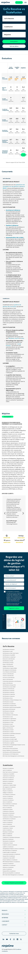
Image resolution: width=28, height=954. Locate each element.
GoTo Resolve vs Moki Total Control (10, 653)
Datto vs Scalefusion (7, 835)
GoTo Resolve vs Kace (8, 698)
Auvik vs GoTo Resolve (8, 683)
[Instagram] (13, 939)
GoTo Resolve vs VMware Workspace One (12, 700)
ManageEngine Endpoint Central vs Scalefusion (13, 848)
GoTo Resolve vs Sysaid (8, 701)
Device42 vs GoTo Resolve (9, 658)
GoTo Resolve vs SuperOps (9, 694)
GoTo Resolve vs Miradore (8, 649)
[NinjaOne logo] (5, 2)
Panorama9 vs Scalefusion (9, 841)
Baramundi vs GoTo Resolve (9, 709)
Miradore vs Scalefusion (8, 768)
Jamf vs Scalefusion (7, 770)
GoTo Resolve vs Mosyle (8, 662)
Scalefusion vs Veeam (8, 843)
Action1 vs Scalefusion (8, 798)
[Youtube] (6, 939)
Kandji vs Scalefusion (7, 783)
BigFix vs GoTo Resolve (8, 727)
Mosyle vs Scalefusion (8, 790)
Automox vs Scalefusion (8, 867)
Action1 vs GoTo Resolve (8, 675)
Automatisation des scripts (14, 237)
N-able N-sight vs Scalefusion (9, 852)
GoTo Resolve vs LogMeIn (8, 742)
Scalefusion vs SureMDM (8, 774)
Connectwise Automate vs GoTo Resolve (12, 681)
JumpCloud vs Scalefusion (9, 775)
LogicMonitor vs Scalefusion (9, 865)
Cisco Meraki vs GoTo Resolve (9, 671)
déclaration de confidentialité (13, 602)
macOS (17, 338)
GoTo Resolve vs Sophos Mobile (10, 668)
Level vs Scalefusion (7, 824)
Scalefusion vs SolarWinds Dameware (11, 837)
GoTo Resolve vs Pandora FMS (9, 705)
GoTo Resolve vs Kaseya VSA (9, 685)
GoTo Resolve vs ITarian (8, 713)
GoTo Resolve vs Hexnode (8, 711)
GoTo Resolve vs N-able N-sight (10, 739)
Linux (22, 338)
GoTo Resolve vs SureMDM (9, 655)
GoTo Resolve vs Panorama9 (9, 737)
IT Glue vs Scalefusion (8, 820)
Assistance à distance (13, 210)
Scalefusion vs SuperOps (8, 805)
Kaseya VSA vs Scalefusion (9, 856)
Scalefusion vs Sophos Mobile (9, 785)
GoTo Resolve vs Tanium (8, 731)
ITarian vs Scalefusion (8, 822)
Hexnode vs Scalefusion (8, 815)
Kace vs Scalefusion (7, 807)
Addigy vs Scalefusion (8, 792)
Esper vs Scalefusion (7, 788)
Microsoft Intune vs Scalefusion (10, 850)
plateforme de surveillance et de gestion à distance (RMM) (14, 186)
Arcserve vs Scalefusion (8, 800)
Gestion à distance (12, 225)
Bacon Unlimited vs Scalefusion (10, 803)
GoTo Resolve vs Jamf (8, 651)
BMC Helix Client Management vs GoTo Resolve (13, 756)
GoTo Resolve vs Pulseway (8, 726)
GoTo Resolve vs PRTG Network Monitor (12, 752)
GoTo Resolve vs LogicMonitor (9, 718)
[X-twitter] (20, 939)
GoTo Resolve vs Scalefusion (9, 703)
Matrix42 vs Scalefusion (8, 779)
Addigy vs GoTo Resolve (8, 666)
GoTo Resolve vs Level (8, 716)
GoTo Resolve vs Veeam (8, 729)
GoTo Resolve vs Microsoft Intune (10, 748)
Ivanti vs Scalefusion (7, 830)
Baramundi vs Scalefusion (8, 813)
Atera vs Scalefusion (7, 802)
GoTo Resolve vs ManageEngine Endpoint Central (14, 744)
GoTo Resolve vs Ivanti (8, 724)
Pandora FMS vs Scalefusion (9, 871)
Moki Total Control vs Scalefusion (10, 772)
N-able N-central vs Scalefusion (10, 844)
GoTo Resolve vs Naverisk (8, 735)
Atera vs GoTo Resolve (8, 679)
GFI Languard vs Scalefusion (9, 787)
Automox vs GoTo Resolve (8, 688)
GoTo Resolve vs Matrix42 (8, 692)
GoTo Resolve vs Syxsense (9, 696)
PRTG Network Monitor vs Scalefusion (11, 861)
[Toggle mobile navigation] (25, 2)
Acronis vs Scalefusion (8, 796)
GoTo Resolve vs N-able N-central (10, 741)
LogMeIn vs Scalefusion (8, 846)
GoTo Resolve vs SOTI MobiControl (10, 754)
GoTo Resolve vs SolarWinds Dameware (12, 733)
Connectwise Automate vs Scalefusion (11, 854)
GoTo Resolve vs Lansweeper (9, 720)
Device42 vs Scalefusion (8, 777)
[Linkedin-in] (3, 939)
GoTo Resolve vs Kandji (8, 660)
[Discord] (17, 939)
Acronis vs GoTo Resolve (8, 673)
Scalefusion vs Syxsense (8, 811)
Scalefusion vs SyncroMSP (9, 858)
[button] (4, 513)
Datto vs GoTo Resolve (8, 746)
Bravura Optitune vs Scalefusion (10, 859)
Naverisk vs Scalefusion (8, 839)
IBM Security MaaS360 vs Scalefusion (11, 872)
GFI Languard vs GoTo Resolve (9, 670)
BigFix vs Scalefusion (7, 833)
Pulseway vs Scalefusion (8, 831)
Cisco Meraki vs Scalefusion (9, 794)
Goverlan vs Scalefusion (8, 863)
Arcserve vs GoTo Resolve (8, 677)
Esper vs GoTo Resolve (8, 664)
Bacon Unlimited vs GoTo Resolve (10, 714)
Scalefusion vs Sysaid (7, 809)
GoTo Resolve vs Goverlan (8, 690)
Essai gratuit (19, 2)
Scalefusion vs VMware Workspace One (12, 816)
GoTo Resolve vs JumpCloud (9, 657)
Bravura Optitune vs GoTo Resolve (10, 750)
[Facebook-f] (10, 939)
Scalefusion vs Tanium (8, 828)
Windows (11, 338)
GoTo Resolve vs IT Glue (8, 722)
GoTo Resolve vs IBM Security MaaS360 (12, 707)
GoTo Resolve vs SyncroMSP (9, 686)
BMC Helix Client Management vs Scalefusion (13, 874)
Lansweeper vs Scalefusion (9, 826)
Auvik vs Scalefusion (7, 869)
